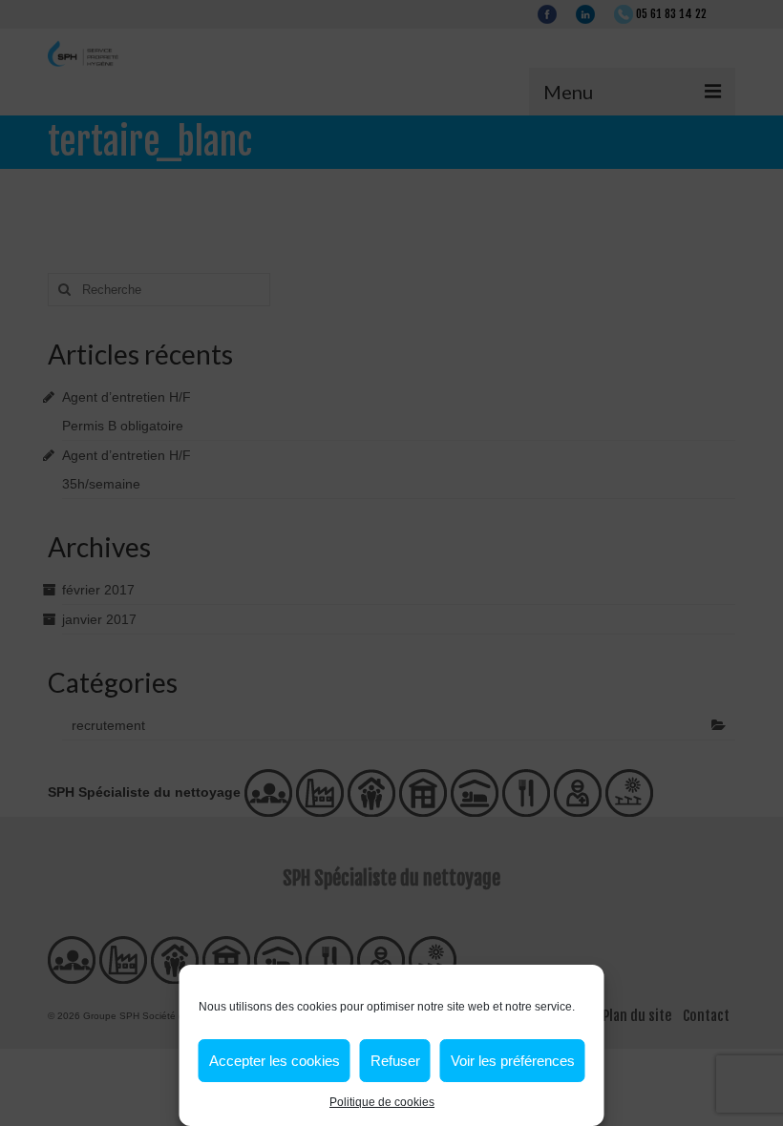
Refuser (395, 1061)
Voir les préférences (513, 1061)
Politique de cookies (381, 1102)
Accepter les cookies (274, 1061)
